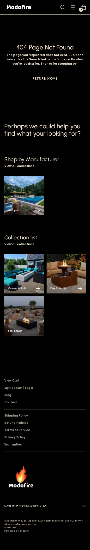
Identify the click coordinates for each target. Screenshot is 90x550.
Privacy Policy (14, 437)
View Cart (11, 380)
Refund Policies (16, 423)
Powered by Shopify (16, 530)
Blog (7, 395)
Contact (11, 402)
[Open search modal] (62, 7)
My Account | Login (18, 388)
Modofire (33, 520)
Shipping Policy (16, 415)
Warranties (13, 444)
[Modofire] (18, 7)
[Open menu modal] (73, 7)
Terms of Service (17, 430)
